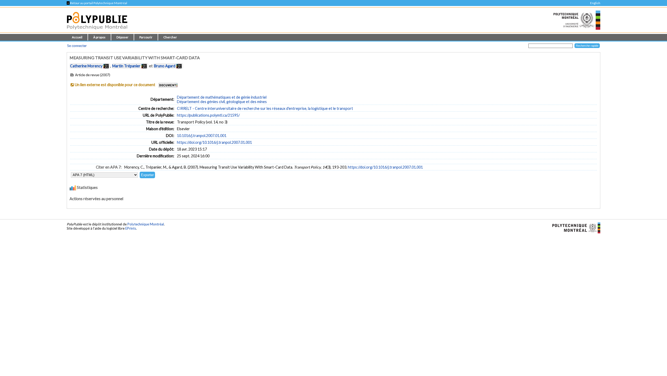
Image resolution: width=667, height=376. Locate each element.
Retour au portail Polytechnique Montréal (97, 3)
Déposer (122, 37)
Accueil (77, 37)
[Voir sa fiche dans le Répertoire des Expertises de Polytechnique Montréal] (106, 66)
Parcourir (145, 37)
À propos (99, 37)
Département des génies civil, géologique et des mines (222, 101)
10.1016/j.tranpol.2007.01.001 (201, 135)
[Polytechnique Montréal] (574, 227)
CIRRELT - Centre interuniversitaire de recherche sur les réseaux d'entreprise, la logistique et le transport (265, 108)
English (595, 3)
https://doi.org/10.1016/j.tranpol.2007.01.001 (214, 142)
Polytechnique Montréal (145, 224)
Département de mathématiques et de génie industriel (222, 97)
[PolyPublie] (97, 31)
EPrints (130, 228)
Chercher (170, 37)
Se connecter (77, 46)
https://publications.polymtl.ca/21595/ (208, 115)
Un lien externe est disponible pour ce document (115, 84)
